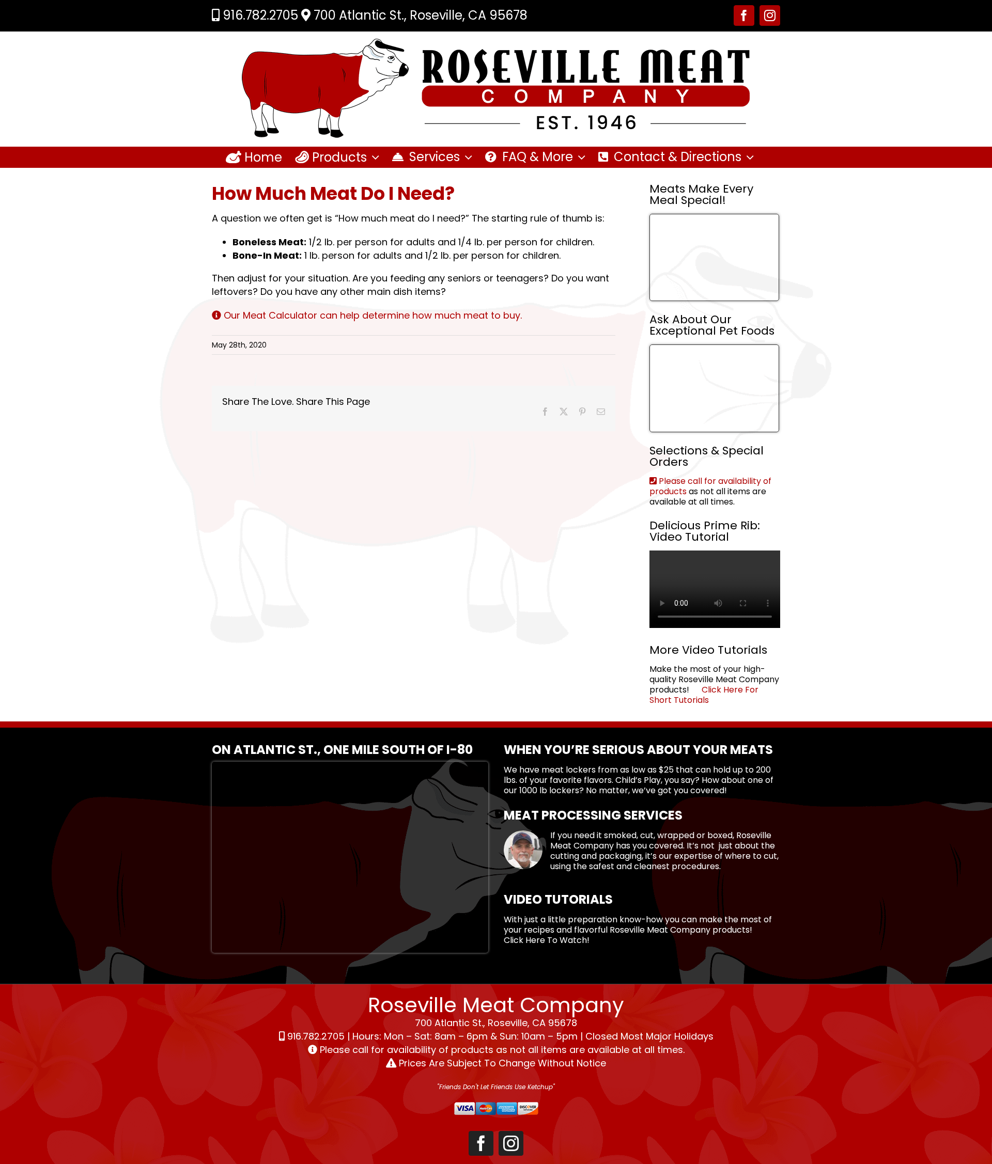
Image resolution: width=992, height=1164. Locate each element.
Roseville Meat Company (660, 930)
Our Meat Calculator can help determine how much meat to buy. (371, 315)
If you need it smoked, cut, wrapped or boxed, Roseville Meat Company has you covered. (660, 840)
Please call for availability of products (710, 486)
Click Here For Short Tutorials (703, 695)
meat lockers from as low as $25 (607, 770)
